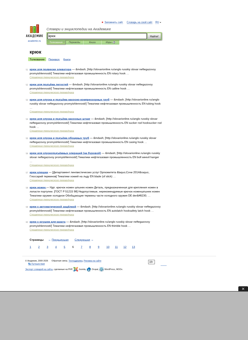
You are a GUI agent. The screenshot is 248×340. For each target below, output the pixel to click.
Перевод (53, 59)
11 (116, 246)
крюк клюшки (39, 172)
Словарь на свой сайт (139, 22)
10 (107, 246)
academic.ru (34, 41)
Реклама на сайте (92, 261)
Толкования (55, 42)
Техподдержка (76, 261)
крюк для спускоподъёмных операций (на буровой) (65, 153)
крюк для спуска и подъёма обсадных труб (59, 137)
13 (133, 246)
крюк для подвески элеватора (50, 69)
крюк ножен (38, 187)
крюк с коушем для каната (47, 221)
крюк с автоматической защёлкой (53, 206)
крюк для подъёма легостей (49, 84)
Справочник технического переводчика (52, 77)
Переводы (74, 42)
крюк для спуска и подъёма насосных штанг (60, 118)
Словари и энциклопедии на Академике (78, 29)
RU (157, 22)
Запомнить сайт (114, 22)
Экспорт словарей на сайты (39, 269)
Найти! (154, 36)
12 (125, 246)
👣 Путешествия (36, 264)
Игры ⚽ (110, 42)
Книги (92, 42)
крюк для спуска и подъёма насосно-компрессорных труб (69, 99)
